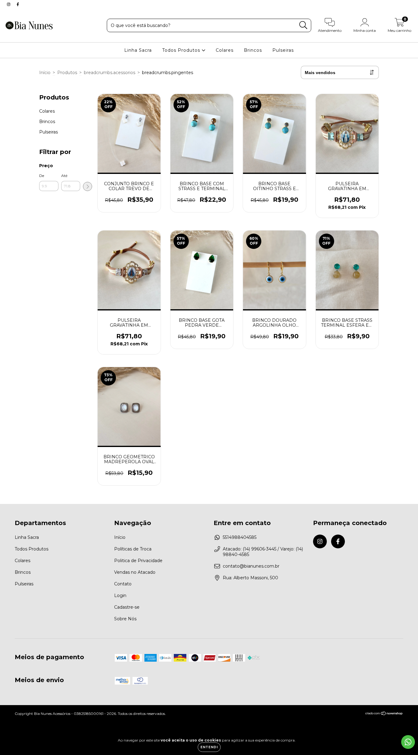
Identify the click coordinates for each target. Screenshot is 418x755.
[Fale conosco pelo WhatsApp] (408, 742)
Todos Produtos (182, 50)
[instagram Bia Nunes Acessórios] (9, 4)
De (41, 175)
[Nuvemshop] (384, 714)
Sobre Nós (125, 619)
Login (120, 595)
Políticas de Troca (132, 549)
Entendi (209, 747)
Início (44, 72)
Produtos (67, 72)
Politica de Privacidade (138, 560)
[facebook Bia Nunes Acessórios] (18, 4)
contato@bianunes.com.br (251, 566)
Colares (224, 50)
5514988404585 (239, 537)
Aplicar (87, 186)
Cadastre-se (127, 607)
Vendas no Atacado (134, 572)
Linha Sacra (138, 50)
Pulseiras (283, 50)
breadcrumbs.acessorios (109, 72)
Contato (123, 584)
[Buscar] (303, 25)
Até (64, 175)
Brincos (253, 50)
